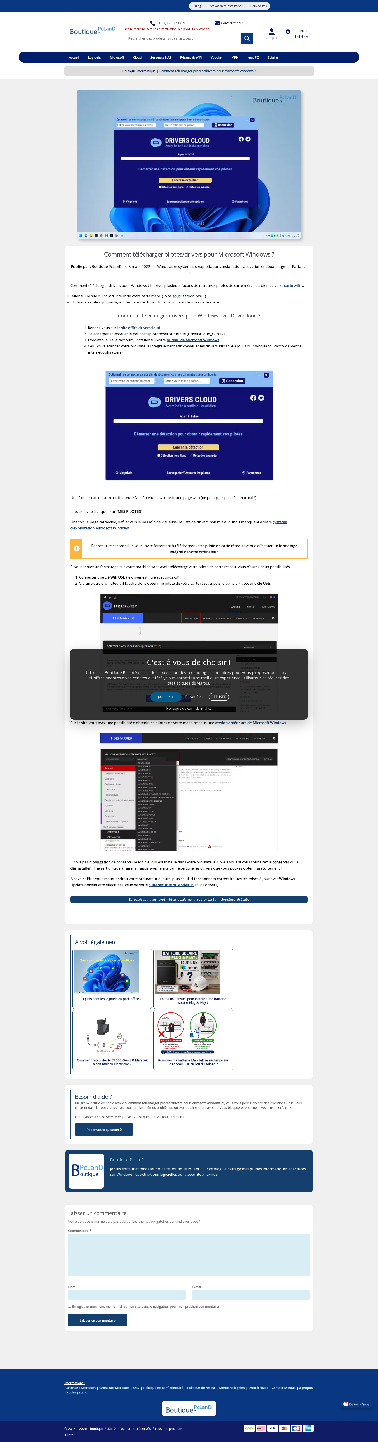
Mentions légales (232, 1387)
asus (177, 295)
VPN (235, 57)
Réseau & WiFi (191, 57)
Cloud (137, 57)
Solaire (273, 57)
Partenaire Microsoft (80, 1387)
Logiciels (94, 57)
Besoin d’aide (359, 1404)
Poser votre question (103, 1129)
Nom (71, 1287)
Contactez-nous (232, 23)
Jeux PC (253, 57)
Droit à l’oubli (258, 1387)
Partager (299, 266)
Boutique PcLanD (127, 1160)
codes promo (77, 1392)
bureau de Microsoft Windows (193, 339)
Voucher (217, 57)
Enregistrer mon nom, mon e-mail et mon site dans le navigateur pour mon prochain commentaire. (145, 1306)
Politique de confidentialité (163, 1387)
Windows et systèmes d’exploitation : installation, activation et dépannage (221, 266)
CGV (136, 1387)
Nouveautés (258, 6)
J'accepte (166, 697)
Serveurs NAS (160, 57)
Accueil (74, 57)
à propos (306, 1387)
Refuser (218, 697)
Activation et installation (226, 6)
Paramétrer (195, 696)
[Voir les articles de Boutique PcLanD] (86, 1171)
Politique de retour (201, 1387)
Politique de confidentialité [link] (189, 708)
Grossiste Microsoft (114, 1387)
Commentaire (79, 1230)
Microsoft (117, 57)
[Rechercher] (247, 38)
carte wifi (292, 285)
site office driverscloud (140, 327)
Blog (198, 6)
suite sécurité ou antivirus (171, 884)
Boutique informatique (139, 71)
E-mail (196, 1287)
